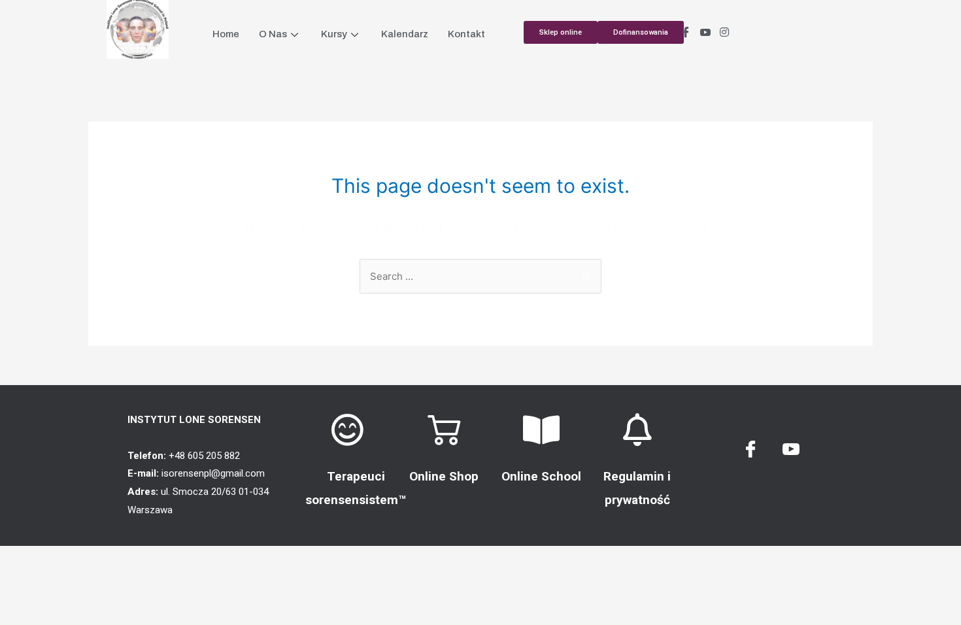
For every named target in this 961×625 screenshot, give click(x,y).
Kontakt (466, 34)
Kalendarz (404, 34)
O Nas (273, 34)
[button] (641, 32)
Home (225, 34)
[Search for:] (480, 276)
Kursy (334, 34)
